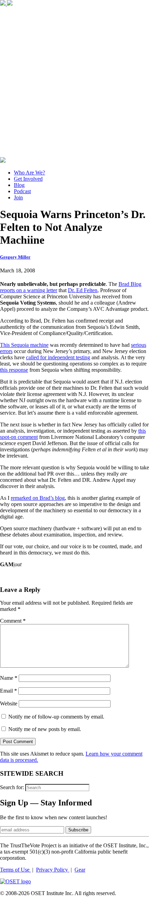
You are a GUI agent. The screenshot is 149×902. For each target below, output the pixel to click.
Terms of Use (15, 870)
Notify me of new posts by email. (44, 729)
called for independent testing (58, 357)
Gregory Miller (15, 257)
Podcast (22, 191)
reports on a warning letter (28, 290)
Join (18, 197)
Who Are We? (29, 172)
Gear (79, 870)
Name (8, 678)
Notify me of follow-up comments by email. (56, 717)
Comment (13, 621)
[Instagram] (74, 154)
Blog (19, 185)
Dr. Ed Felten (82, 290)
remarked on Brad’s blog (38, 498)
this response (14, 370)
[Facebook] (3, 4)
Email (8, 691)
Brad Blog (130, 284)
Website (8, 703)
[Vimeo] (3, 161)
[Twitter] (9, 4)
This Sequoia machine (24, 345)
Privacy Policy (52, 870)
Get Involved (28, 179)
